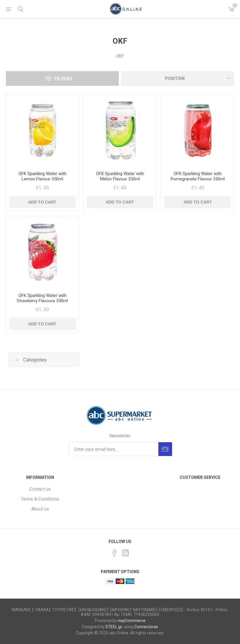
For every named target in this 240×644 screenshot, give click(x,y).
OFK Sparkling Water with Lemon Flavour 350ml (42, 176)
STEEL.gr (113, 626)
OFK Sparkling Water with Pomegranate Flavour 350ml (198, 176)
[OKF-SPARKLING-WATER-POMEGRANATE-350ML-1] (197, 130)
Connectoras (146, 626)
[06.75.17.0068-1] (42, 252)
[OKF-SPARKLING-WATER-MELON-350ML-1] (120, 130)
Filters (63, 78)
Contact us (40, 489)
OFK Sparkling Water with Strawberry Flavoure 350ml (42, 298)
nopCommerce (131, 620)
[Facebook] (114, 553)
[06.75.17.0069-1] (42, 130)
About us (40, 509)
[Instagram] (125, 553)
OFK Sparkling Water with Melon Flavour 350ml (120, 176)
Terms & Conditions (40, 499)
